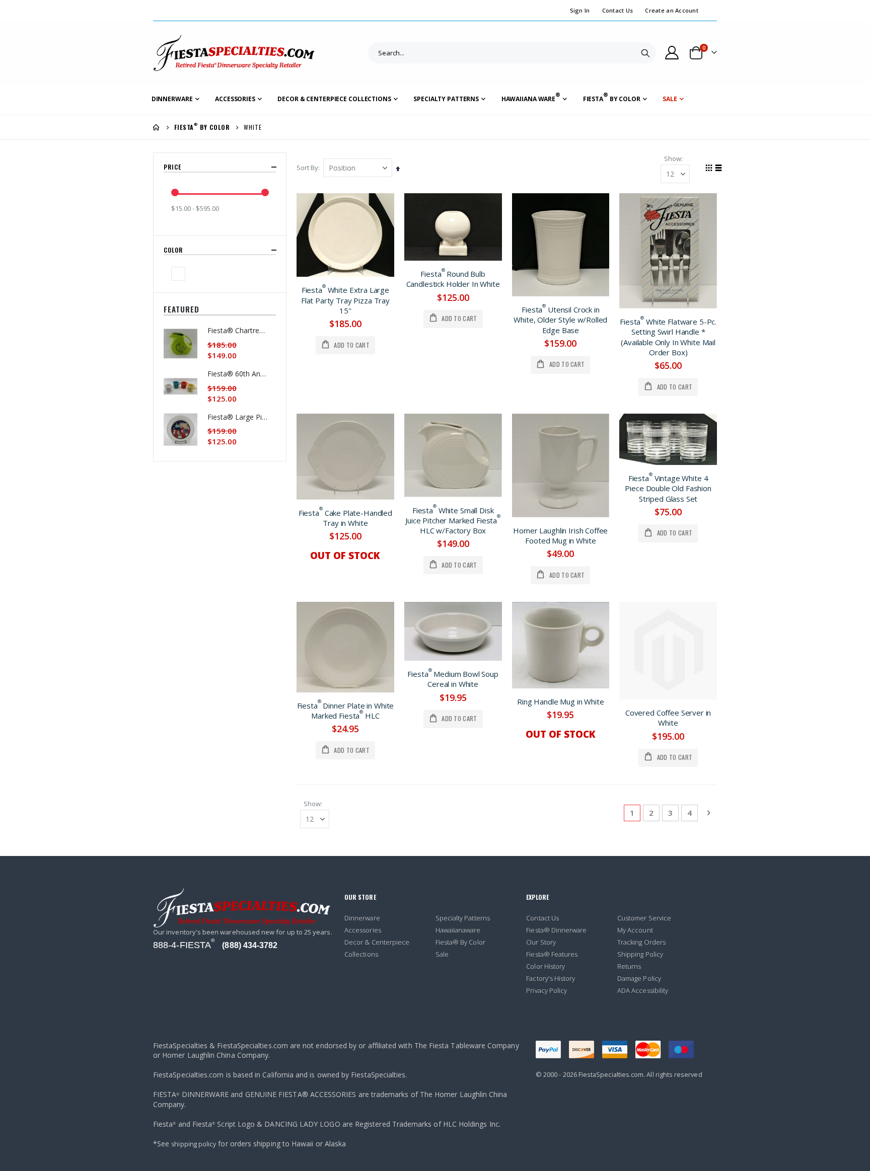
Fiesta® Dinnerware (556, 929)
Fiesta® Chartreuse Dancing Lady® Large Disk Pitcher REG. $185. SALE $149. (237, 330)
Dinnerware (362, 917)
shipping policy (193, 1143)
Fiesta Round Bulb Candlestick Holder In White (453, 279)
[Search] (645, 52)
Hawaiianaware (458, 929)
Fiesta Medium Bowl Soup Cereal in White (452, 679)
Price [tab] (173, 167)
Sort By (307, 167)
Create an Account (671, 10)
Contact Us (617, 10)
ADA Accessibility (642, 990)
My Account (635, 929)
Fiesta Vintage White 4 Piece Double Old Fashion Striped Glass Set (668, 488)
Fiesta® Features (551, 954)
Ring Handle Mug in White (560, 701)
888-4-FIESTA (183, 945)
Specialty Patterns (463, 917)
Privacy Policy (546, 990)
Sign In (580, 10)
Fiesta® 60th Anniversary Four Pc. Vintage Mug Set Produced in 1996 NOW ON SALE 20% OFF (237, 373)
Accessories (362, 929)
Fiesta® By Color (460, 942)
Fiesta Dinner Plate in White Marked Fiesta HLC (345, 710)
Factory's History (550, 978)
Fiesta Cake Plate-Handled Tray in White (345, 518)
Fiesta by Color (202, 127)
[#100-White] (179, 273)
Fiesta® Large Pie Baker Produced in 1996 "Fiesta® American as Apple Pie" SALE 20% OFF (237, 417)
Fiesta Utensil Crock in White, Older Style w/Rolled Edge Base (560, 319)
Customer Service (644, 917)
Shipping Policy (640, 954)
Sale (442, 954)
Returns (629, 966)
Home (156, 127)
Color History (545, 966)
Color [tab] (174, 250)
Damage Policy (639, 978)
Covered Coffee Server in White (668, 718)
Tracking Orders (641, 942)
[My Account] (672, 52)
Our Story (541, 942)
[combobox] (512, 52)
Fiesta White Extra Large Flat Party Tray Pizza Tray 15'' (345, 300)
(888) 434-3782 (249, 945)
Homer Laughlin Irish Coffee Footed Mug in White (560, 535)
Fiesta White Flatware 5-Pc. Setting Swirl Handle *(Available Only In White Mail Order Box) (668, 337)
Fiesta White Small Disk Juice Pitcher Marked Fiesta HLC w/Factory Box (452, 520)
